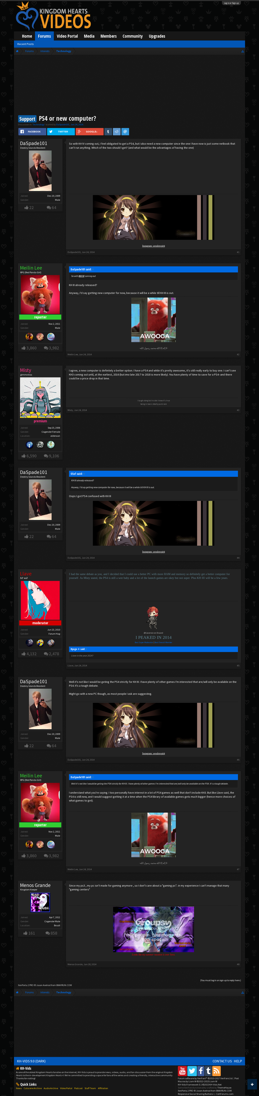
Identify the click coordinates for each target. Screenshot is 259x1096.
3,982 (54, 348)
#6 (238, 759)
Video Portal (67, 36)
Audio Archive (51, 1088)
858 (54, 933)
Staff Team (90, 1088)
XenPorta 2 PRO (26, 985)
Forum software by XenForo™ (205, 1078)
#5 (238, 665)
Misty (70, 410)
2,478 (54, 653)
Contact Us (222, 1061)
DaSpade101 (62, 124)
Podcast (78, 1088)
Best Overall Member (163, 642)
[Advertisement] (129, 85)
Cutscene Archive (33, 1088)
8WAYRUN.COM (64, 985)
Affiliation (103, 1088)
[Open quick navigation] (242, 51)
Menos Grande (35, 885)
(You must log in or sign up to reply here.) (220, 980)
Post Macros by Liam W (208, 1080)
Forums (44, 36)
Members (109, 36)
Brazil (57, 925)
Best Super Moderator (144, 642)
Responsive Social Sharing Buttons (195, 1093)
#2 (238, 354)
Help (238, 1061)
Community (133, 36)
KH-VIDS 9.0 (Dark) (31, 1061)
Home (27, 36)
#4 (238, 557)
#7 (238, 869)
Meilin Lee (73, 354)
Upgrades (157, 36)
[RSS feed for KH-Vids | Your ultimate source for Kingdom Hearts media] (216, 1071)
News (19, 1088)
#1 (238, 252)
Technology (39, 124)
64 (54, 207)
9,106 (54, 456)
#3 (238, 410)
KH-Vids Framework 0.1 (200, 1084)
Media (89, 36)
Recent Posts (25, 44)
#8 (238, 964)
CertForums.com (225, 1093)
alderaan (55, 435)
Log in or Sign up (231, 3)
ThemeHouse (224, 1087)
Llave (70, 665)
